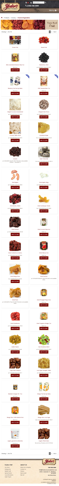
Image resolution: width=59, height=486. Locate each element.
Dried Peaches (43, 276)
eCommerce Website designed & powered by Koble (48, 483)
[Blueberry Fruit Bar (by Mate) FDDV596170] (15, 81)
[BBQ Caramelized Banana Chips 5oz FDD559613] (15, 57)
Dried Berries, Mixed (15, 206)
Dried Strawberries (15, 323)
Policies (22, 471)
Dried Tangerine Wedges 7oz (44, 323)
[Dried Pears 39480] (15, 292)
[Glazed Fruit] (44, 49)
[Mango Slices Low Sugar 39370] (44, 410)
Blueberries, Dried (43, 65)
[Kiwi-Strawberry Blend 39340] (44, 339)
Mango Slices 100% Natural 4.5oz (15, 417)
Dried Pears (15, 300)
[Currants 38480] (15, 151)
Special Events (8, 473)
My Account (23, 473)
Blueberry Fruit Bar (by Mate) (15, 88)
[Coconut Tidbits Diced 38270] (15, 128)
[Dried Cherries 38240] (15, 222)
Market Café (8, 471)
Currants (15, 159)
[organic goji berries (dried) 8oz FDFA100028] (15, 433)
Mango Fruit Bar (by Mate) (43, 394)
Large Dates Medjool (15, 370)
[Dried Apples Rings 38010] (44, 175)
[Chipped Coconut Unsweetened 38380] (15, 104)
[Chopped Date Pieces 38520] (44, 104)
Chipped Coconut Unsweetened (15, 112)
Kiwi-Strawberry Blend (43, 347)
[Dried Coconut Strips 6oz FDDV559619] (44, 222)
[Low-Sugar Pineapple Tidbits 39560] (44, 363)
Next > (55, 32)
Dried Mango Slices (15, 276)
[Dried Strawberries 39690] (15, 316)
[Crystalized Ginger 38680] (44, 128)
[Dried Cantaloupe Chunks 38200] (44, 198)
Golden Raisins (15, 347)
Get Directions (52, 475)
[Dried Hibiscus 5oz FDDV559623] (44, 245)
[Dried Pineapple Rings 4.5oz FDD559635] (44, 292)
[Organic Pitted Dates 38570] (44, 433)
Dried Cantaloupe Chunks (44, 206)
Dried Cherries (15, 229)
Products (6, 18)
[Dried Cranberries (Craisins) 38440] (15, 245)
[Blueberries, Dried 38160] (44, 57)
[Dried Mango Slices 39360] (15, 269)
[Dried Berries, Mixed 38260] (15, 198)
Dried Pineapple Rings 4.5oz (44, 300)
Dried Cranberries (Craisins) (15, 253)
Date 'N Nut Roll (44, 159)
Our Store (7, 467)
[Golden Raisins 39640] (15, 339)
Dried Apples (15, 182)
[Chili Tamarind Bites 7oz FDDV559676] (44, 81)
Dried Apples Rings (44, 182)
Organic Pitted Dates (44, 441)
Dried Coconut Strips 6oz (44, 229)
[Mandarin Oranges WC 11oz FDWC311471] (15, 386)
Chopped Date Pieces (43, 112)
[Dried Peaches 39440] (44, 269)
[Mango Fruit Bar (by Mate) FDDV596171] (44, 386)
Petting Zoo (8, 469)
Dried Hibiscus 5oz (43, 253)
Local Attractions (9, 475)
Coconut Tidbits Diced (15, 135)
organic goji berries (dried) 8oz (15, 441)
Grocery (13, 18)
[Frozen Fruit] (15, 49)
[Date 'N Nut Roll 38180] (44, 151)
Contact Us (23, 469)
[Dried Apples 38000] (15, 175)
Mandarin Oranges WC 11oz (15, 394)
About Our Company (25, 467)
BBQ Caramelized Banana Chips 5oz (15, 65)
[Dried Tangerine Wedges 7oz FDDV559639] (44, 316)
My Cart (22, 475)
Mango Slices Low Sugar (44, 417)
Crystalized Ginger (43, 135)
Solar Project (8, 477)
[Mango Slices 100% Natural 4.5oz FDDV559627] (15, 410)
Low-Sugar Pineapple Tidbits (44, 370)
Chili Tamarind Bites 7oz (44, 88)
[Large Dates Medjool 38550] (15, 363)
